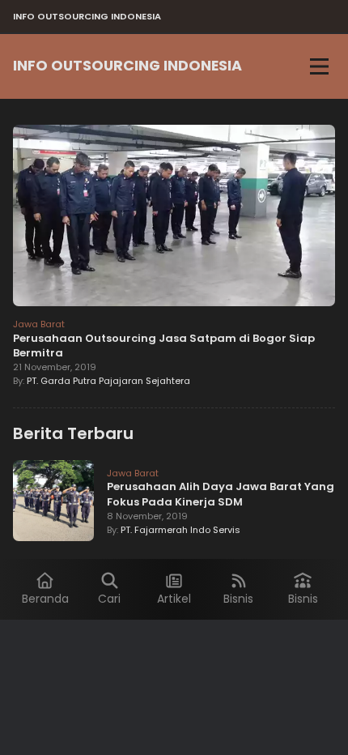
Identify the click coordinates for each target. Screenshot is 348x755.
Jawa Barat (39, 324)
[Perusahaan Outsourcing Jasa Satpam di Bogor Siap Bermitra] (174, 218)
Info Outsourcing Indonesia (127, 65)
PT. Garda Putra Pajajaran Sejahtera (108, 380)
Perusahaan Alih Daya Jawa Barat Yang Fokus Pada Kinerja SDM (220, 494)
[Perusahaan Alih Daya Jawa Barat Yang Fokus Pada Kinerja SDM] (53, 503)
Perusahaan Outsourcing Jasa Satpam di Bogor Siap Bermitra (164, 345)
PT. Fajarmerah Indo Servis (180, 529)
